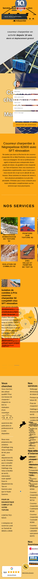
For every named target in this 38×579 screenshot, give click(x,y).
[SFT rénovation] (7, 417)
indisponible (22, 15)
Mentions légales (27, 573)
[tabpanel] (11, 318)
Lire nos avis (11, 575)
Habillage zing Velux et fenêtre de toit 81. (7, 470)
